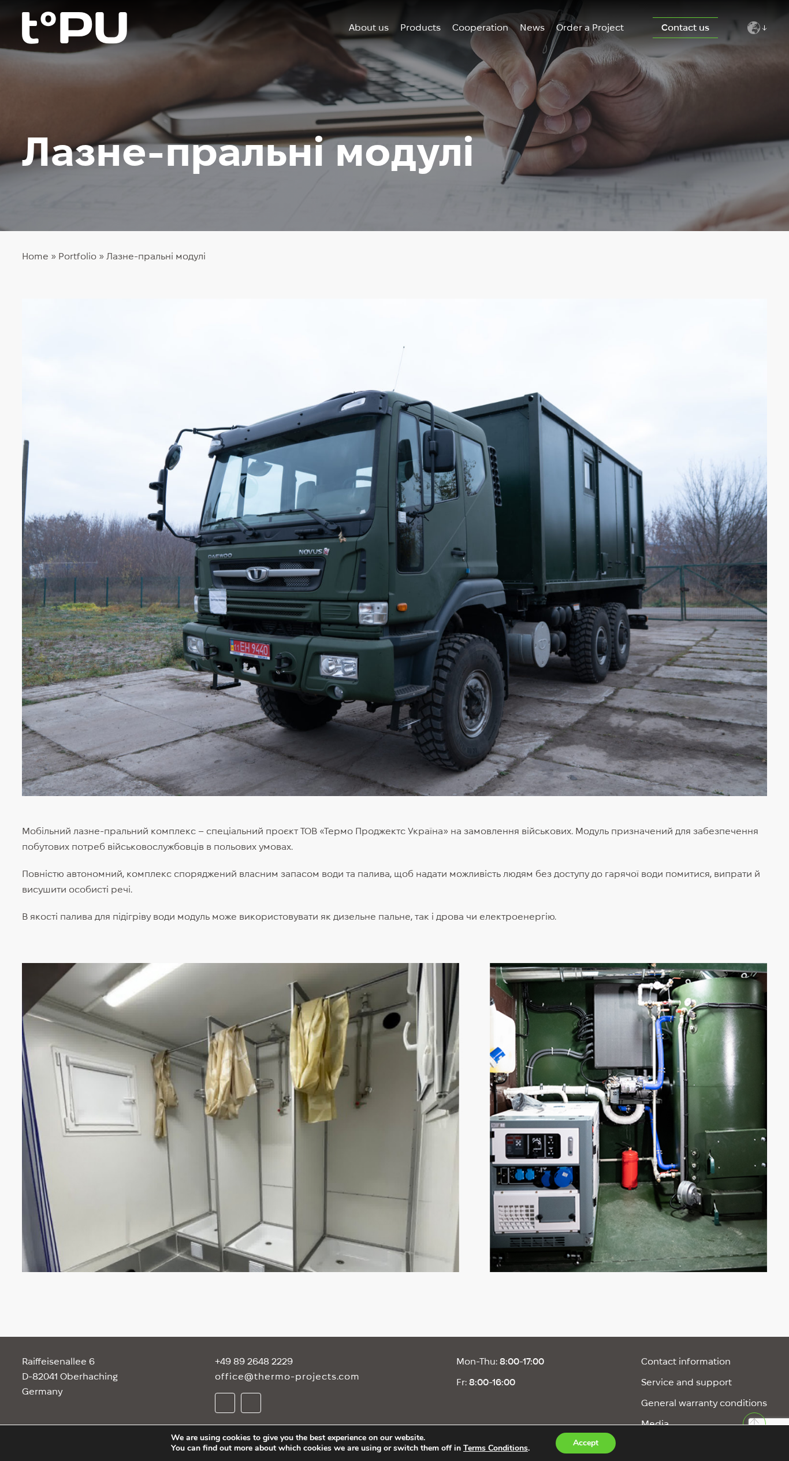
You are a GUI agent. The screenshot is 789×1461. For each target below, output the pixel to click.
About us (369, 27)
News (532, 27)
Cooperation (480, 27)
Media (655, 1424)
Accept (585, 1442)
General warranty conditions (704, 1403)
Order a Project (590, 27)
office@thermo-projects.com (287, 1376)
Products (420, 27)
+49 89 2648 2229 (254, 1361)
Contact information (686, 1361)
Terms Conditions (495, 1448)
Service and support (686, 1382)
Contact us (685, 27)
